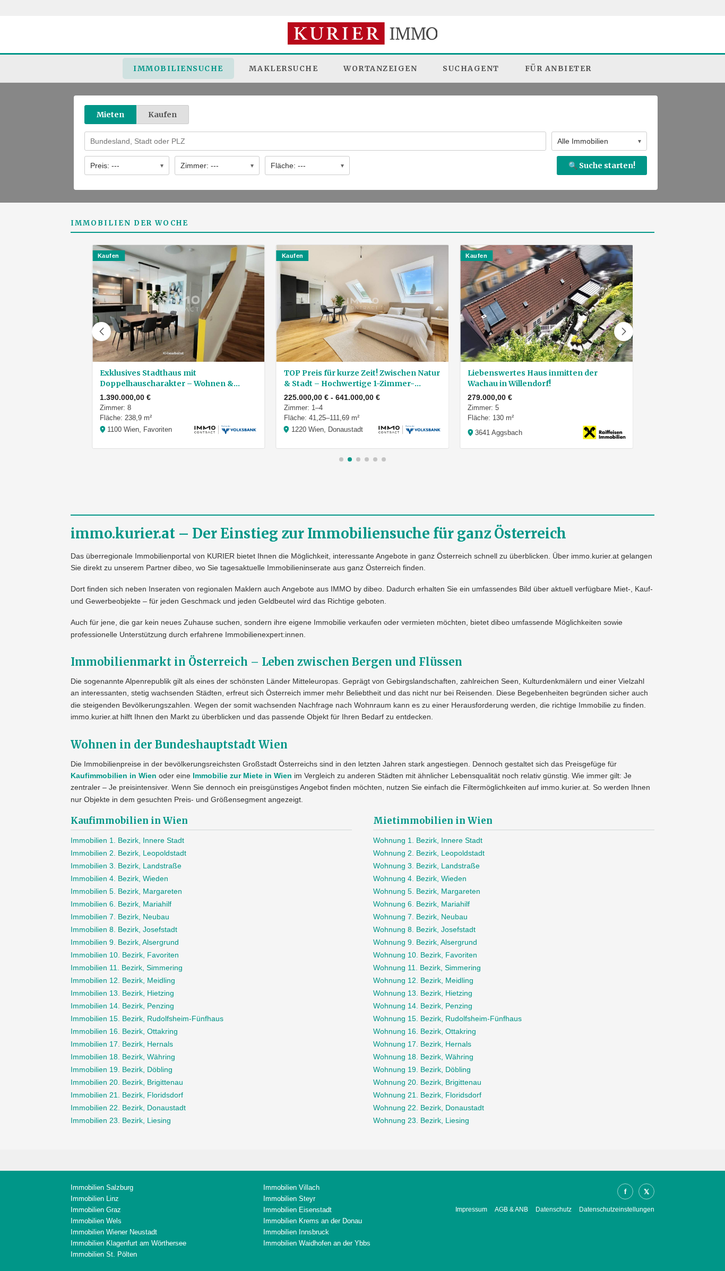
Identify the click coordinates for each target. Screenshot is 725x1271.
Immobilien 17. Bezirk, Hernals (122, 1044)
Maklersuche (283, 68)
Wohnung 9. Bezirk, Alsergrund (425, 942)
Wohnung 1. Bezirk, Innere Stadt (427, 840)
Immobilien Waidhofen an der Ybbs (316, 1243)
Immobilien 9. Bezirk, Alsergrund (125, 942)
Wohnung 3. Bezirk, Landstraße (426, 865)
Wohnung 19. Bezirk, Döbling (422, 1069)
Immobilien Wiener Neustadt (114, 1232)
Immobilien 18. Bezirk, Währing (123, 1056)
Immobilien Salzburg (102, 1187)
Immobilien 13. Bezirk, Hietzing (122, 993)
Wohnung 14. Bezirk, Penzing (422, 1006)
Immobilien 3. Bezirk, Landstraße (126, 865)
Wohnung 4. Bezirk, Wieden (420, 878)
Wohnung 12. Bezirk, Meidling (423, 980)
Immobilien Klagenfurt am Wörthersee (128, 1243)
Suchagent (471, 68)
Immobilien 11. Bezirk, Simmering (127, 967)
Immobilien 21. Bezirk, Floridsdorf (127, 1095)
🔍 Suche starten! (601, 165)
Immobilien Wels (96, 1221)
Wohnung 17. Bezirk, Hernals (422, 1044)
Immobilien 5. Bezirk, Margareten (126, 891)
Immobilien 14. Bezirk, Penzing (122, 1006)
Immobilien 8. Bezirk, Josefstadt (124, 929)
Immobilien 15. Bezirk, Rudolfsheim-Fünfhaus (147, 1018)
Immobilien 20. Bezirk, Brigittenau (127, 1082)
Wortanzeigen (380, 68)
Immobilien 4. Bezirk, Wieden (119, 878)
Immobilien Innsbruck (296, 1232)
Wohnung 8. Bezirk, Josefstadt (424, 929)
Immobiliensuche (178, 68)
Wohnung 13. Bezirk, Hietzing (422, 993)
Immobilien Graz (96, 1210)
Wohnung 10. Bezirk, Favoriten (425, 955)
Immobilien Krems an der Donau (312, 1221)
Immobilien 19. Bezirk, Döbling (121, 1069)
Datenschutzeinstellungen (616, 1209)
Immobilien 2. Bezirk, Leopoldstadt (128, 853)
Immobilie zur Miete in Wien (242, 775)
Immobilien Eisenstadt (297, 1210)
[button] (101, 331)
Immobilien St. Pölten (104, 1254)
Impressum (471, 1209)
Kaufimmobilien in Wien (114, 775)
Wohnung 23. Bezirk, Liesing (421, 1120)
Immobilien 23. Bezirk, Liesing (121, 1120)
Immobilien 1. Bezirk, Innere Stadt (127, 840)
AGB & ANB (511, 1209)
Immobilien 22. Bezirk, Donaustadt (128, 1107)
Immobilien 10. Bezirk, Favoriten (125, 955)
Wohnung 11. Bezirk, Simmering (427, 967)
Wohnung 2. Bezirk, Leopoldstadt (429, 853)
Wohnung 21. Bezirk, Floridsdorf (427, 1095)
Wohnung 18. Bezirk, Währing (423, 1056)
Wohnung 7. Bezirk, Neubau (420, 916)
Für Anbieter (558, 68)
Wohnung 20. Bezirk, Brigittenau (427, 1082)
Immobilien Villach (291, 1187)
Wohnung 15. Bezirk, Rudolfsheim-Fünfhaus (447, 1018)
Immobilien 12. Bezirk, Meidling (123, 980)
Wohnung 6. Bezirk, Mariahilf (421, 904)
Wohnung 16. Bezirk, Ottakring (424, 1031)
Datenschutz (554, 1209)
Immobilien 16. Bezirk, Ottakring (124, 1031)
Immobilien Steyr (289, 1199)
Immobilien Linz (95, 1199)
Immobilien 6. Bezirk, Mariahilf (121, 904)
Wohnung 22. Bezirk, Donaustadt (428, 1107)
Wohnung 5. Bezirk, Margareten (426, 891)
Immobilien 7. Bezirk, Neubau (120, 916)
